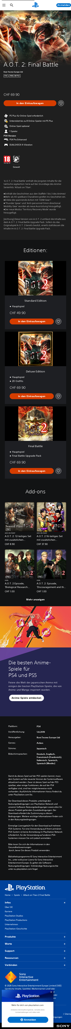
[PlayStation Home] (35, 5)
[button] (26, 698)
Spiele (17, 895)
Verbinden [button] (11, 965)
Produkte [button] (10, 936)
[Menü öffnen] (4, 5)
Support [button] (9, 950)
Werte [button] (8, 943)
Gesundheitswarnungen (19, 847)
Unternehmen (11, 924)
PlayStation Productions (16, 920)
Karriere (8, 911)
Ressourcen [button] (11, 957)
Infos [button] (8, 902)
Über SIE (9, 907)
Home (8, 895)
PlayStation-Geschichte (16, 928)
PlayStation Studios (14, 915)
